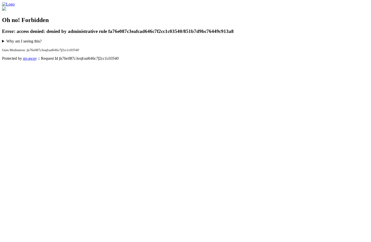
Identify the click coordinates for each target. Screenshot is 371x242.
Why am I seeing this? (24, 41)
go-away (30, 58)
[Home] (8, 4)
